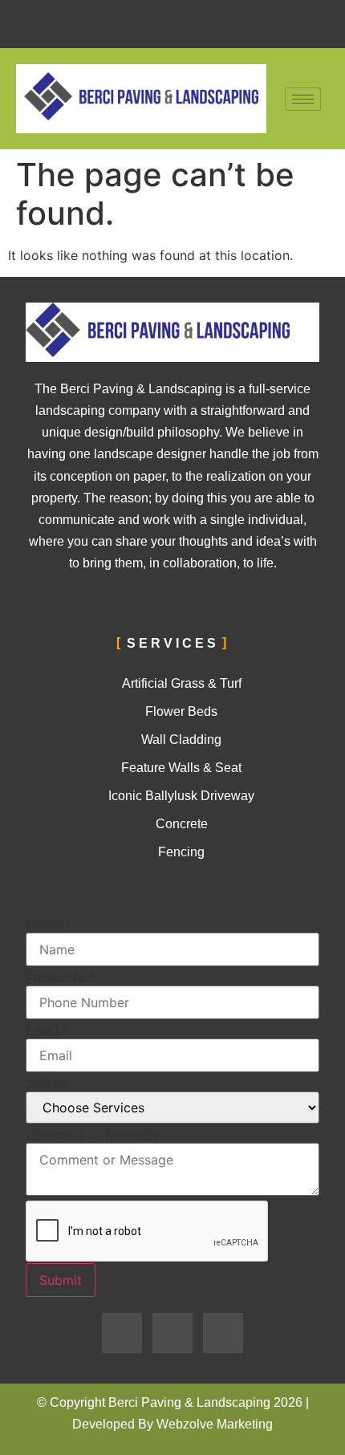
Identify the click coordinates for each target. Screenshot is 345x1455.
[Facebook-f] (122, 1333)
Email (47, 1030)
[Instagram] (223, 1333)
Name (48, 924)
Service (48, 1083)
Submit (60, 1280)
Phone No (60, 977)
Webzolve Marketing (214, 1424)
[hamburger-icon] (303, 99)
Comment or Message (93, 1134)
